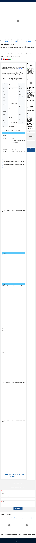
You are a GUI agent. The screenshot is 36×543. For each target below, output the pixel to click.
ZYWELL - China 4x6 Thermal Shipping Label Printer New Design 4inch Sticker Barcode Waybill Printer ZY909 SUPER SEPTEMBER (30, 124)
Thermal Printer (16, 77)
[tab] (12, 63)
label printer (20, 68)
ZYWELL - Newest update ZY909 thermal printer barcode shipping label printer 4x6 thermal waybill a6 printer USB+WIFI (31, 75)
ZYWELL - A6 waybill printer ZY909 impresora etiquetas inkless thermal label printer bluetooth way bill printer (30, 100)
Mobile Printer (6, 78)
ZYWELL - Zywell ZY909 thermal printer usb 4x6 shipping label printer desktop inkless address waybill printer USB (30, 111)
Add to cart (30, 90)
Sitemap (18, 541)
